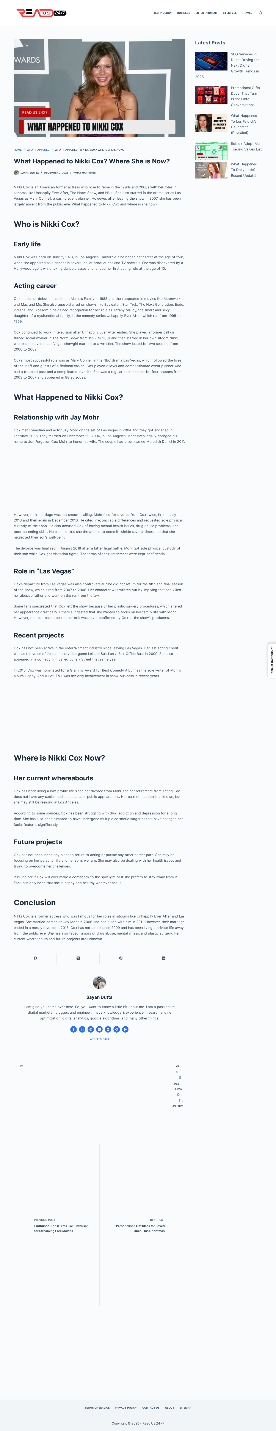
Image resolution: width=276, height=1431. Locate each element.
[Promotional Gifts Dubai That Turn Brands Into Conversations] (211, 95)
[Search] (260, 13)
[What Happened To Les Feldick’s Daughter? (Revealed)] (211, 123)
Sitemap (185, 1407)
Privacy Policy (126, 1407)
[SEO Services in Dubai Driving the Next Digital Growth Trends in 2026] (211, 61)
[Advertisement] (99, 476)
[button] (272, 661)
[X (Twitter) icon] (99, 1029)
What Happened (84, 172)
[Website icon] (91, 1029)
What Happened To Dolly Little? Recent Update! (244, 170)
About (169, 1407)
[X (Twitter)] (78, 958)
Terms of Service (97, 1407)
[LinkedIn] (163, 958)
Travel (247, 12)
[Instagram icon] (108, 1029)
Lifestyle (230, 12)
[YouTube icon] (125, 1029)
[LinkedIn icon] (82, 1029)
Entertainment (207, 12)
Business (183, 12)
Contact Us (151, 1407)
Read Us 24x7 (153, 1423)
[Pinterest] (121, 958)
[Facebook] (35, 958)
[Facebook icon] (73, 1029)
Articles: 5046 (99, 1039)
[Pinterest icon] (116, 1029)
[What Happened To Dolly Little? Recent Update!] (211, 170)
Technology (163, 12)
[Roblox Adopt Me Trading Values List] (211, 151)
